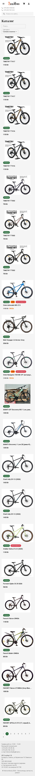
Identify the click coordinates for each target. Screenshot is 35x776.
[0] (24, 4)
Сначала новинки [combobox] (9, 32)
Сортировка (6, 29)
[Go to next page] (3, 736)
